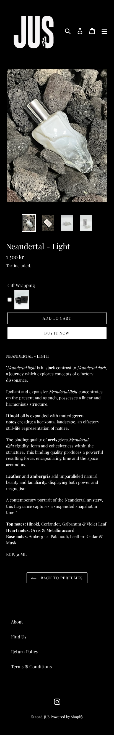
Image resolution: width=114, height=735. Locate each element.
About (17, 622)
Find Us (18, 637)
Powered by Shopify (67, 716)
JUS (47, 716)
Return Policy (24, 651)
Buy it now (56, 333)
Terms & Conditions (31, 666)
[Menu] (104, 31)
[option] (28, 223)
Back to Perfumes (61, 577)
